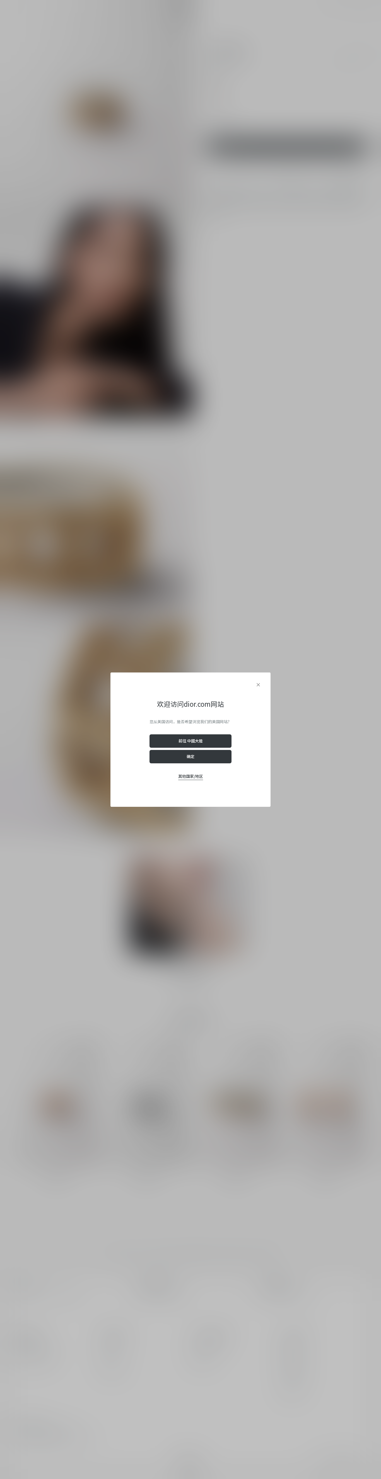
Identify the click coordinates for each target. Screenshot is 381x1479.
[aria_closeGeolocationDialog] (258, 684)
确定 (190, 756)
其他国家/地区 (190, 776)
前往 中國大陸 (191, 741)
